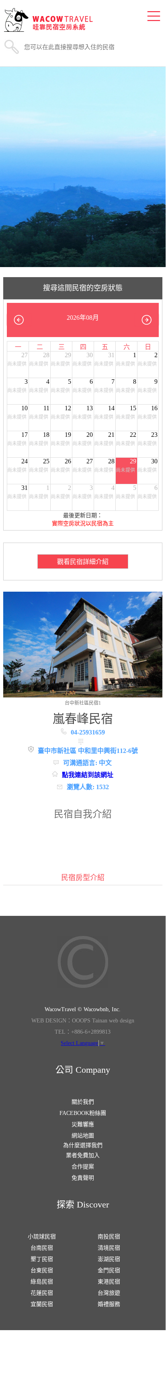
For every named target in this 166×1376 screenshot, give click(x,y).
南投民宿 (109, 1237)
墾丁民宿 (42, 1259)
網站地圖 (83, 1136)
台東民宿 (42, 1270)
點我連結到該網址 (87, 774)
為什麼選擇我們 (82, 1145)
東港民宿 (109, 1282)
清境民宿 (109, 1248)
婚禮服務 (109, 1304)
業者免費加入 (83, 1155)
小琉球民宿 (42, 1237)
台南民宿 (42, 1248)
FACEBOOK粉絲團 (82, 1113)
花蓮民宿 (42, 1293)
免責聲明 (83, 1178)
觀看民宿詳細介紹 (83, 561)
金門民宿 (109, 1270)
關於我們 (83, 1102)
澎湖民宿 (109, 1259)
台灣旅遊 (109, 1293)
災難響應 (83, 1124)
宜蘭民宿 (42, 1304)
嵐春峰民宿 (83, 718)
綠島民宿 (42, 1282)
